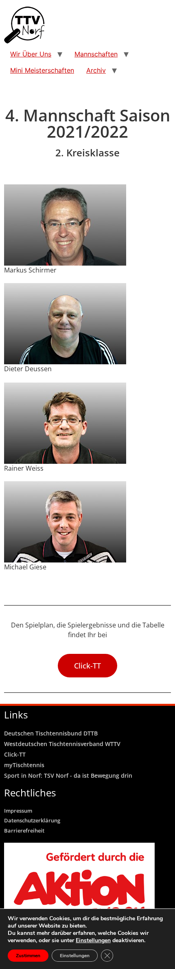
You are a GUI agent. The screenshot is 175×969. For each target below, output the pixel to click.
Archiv (96, 70)
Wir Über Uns (30, 54)
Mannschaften (96, 54)
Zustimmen (28, 955)
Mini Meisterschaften (42, 70)
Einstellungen (93, 940)
